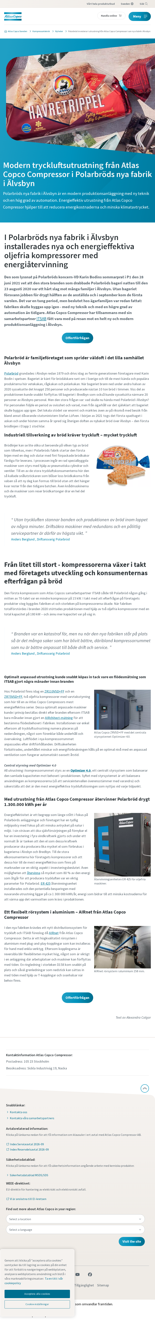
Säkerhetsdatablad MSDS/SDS (29, 1175)
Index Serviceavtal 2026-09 (27, 1144)
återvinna (33, 873)
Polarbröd (11, 373)
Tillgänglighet (84, 1285)
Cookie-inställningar (37, 1304)
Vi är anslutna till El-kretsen (28, 1199)
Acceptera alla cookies (37, 1293)
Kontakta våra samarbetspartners (32, 1118)
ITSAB (41, 318)
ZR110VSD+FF (54, 691)
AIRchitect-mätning (59, 718)
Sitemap (103, 1285)
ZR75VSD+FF (13, 696)
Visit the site (131, 1241)
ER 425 (45, 883)
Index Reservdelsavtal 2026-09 (29, 1149)
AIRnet (54, 933)
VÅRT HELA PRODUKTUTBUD (101, 3)
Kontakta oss (18, 1112)
